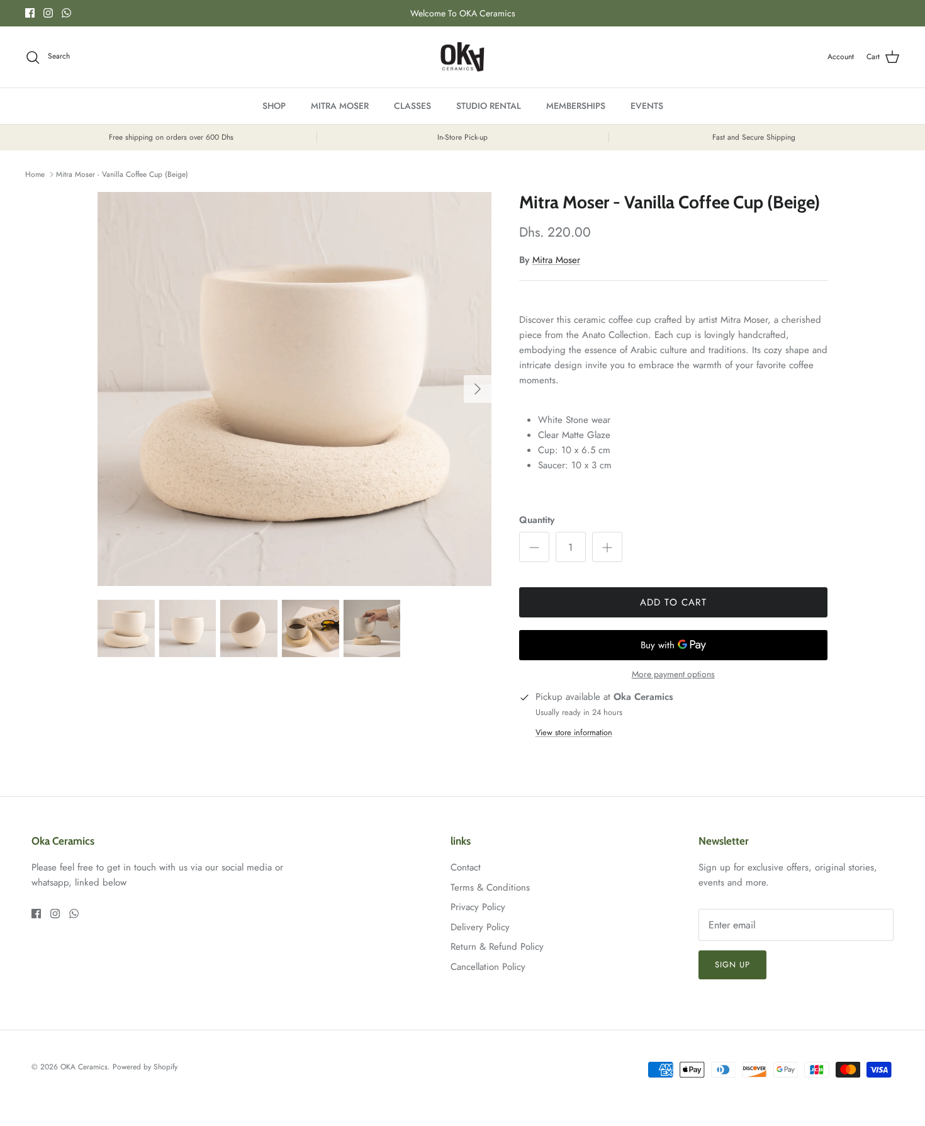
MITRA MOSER (340, 105)
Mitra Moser (556, 260)
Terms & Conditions (490, 887)
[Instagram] (48, 13)
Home (35, 174)
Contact (466, 867)
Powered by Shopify (145, 1067)
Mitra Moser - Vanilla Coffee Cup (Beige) (122, 174)
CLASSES (412, 105)
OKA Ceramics (84, 1067)
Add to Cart (673, 602)
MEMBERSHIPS (575, 105)
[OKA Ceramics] (462, 57)
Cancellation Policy (488, 967)
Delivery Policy (480, 927)
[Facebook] (30, 13)
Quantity (536, 520)
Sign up (732, 965)
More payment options (673, 674)
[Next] (477, 389)
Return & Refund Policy (497, 947)
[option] (294, 389)
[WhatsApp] (66, 13)
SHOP (274, 105)
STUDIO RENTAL (488, 105)
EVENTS (647, 105)
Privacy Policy (478, 907)
